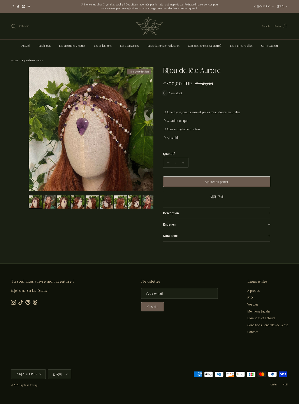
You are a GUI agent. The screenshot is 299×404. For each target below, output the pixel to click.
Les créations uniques (72, 46)
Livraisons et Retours (261, 318)
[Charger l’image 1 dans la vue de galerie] (91, 129)
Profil (285, 384)
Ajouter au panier (216, 182)
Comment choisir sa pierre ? (205, 46)
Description (171, 213)
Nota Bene (170, 236)
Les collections (103, 46)
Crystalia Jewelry (28, 385)
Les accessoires (129, 46)
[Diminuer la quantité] (167, 162)
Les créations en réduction (163, 46)
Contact (252, 332)
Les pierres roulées (241, 46)
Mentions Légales (259, 311)
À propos (253, 290)
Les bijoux (45, 46)
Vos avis (252, 304)
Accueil (25, 46)
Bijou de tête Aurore (32, 60)
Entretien (169, 224)
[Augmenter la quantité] (184, 162)
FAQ (250, 297)
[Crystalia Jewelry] (149, 26)
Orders (274, 384)
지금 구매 (217, 197)
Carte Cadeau (269, 46)
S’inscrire (152, 307)
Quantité (169, 154)
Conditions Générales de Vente (267, 325)
